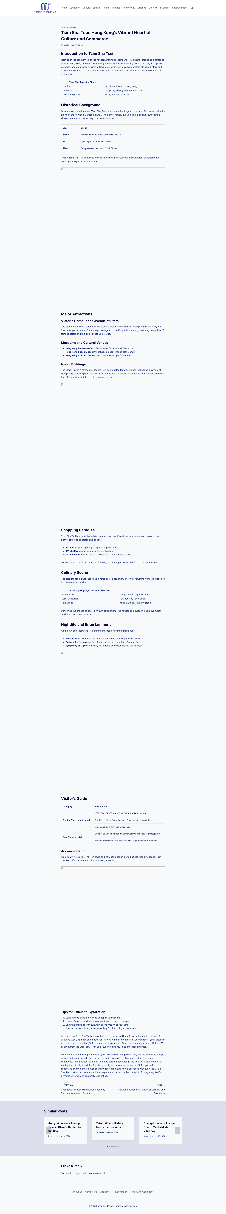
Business (165, 7)
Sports (96, 7)
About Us (77, 1191)
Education (75, 7)
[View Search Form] (192, 7)
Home (64, 7)
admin (66, 45)
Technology (129, 7)
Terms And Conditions (142, 1191)
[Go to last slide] (48, 1130)
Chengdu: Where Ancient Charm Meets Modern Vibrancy (160, 1127)
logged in (80, 1173)
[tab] (107, 1146)
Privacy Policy (120, 1191)
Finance (116, 7)
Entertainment (179, 7)
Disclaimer (105, 1191)
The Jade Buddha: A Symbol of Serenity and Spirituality (141, 1089)
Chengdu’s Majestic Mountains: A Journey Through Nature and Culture (83, 1089)
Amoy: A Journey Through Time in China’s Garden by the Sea (64, 1127)
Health (106, 7)
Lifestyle (153, 7)
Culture (86, 7)
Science (142, 7)
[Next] (177, 1130)
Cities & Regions (68, 27)
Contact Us (91, 1191)
